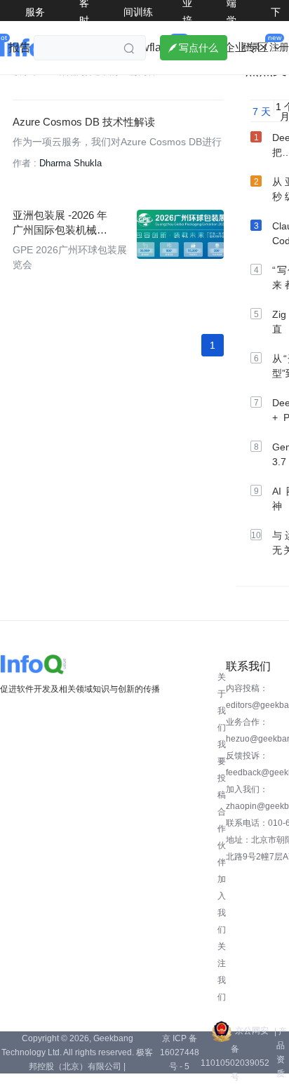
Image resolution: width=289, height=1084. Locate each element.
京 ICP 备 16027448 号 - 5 (179, 1052)
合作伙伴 (221, 837)
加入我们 (221, 904)
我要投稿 (221, 770)
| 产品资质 (280, 1052)
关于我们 (221, 702)
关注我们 (221, 972)
